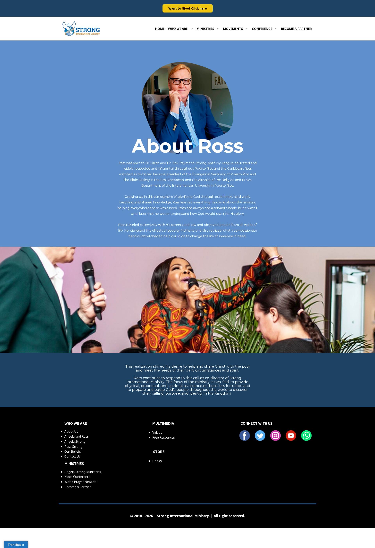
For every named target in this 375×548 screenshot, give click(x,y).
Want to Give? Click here (187, 8)
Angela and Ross (76, 436)
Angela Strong (75, 441)
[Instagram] (275, 435)
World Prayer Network (80, 482)
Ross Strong (73, 446)
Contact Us (72, 456)
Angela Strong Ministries (82, 472)
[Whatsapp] (306, 435)
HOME (159, 29)
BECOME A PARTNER (296, 29)
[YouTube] (291, 435)
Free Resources (163, 437)
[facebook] (244, 435)
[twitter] (260, 435)
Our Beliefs (72, 451)
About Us (71, 431)
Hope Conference (77, 477)
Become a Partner (77, 487)
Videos (157, 432)
